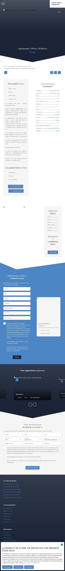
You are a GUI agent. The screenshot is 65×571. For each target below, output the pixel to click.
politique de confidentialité (13, 350)
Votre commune (8, 308)
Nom (6, 293)
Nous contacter (6, 519)
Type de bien (26, 438)
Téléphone (7, 303)
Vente (5, 66)
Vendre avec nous (7, 513)
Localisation (46, 438)
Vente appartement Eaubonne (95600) (12, 492)
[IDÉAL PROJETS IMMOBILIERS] (57, 4)
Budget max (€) (9, 443)
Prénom (6, 289)
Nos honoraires (7, 535)
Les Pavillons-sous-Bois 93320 (23, 66)
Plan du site (6, 521)
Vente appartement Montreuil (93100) (12, 497)
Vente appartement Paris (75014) (11, 484)
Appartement (11, 66)
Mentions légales (7, 538)
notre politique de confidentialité (31, 562)
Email (6, 298)
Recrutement (6, 532)
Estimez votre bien (7, 511)
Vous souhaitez (7, 312)
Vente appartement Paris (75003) (11, 494)
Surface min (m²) (29, 443)
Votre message (8, 318)
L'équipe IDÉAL (7, 516)
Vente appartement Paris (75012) (11, 486)
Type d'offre (7, 438)
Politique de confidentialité (9, 540)
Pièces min (46, 443)
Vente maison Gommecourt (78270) (11, 489)
